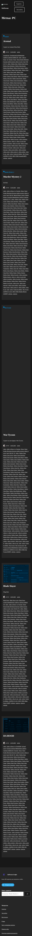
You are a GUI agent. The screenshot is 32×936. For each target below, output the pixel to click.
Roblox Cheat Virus (14, 131)
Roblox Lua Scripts (7, 147)
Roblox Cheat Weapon (8, 135)
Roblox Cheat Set (7, 120)
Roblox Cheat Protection (16, 114)
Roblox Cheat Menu (22, 99)
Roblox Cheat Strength (17, 120)
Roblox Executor (14, 139)
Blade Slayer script (14, 600)
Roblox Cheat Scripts (22, 118)
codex (20, 57)
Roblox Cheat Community (9, 463)
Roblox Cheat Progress (16, 112)
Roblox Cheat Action (23, 64)
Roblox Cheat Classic (16, 70)
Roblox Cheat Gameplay (9, 478)
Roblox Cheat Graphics (12, 91)
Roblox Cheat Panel (15, 106)
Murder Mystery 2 (12, 176)
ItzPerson (5, 8)
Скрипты (18, 4)
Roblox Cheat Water (23, 133)
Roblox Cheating (21, 137)
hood (24, 61)
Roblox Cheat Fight (7, 220)
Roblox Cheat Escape (8, 218)
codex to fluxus (10, 191)
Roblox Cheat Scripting (11, 118)
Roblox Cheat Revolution (14, 116)
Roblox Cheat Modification (9, 101)
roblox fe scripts (16, 143)
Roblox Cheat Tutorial (20, 126)
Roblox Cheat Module (22, 101)
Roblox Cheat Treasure (8, 126)
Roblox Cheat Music (18, 103)
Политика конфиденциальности (9, 933)
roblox (9, 64)
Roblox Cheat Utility (18, 129)
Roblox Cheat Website (19, 135)
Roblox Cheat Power (18, 110)
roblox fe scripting (7, 143)
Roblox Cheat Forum (14, 85)
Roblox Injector (22, 145)
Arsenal (7, 41)
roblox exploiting (23, 139)
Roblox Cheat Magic (8, 489)
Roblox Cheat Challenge (9, 205)
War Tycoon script (19, 545)
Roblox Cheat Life (11, 487)
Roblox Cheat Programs (12, 501)
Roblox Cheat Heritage (8, 93)
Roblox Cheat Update (8, 129)
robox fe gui (15, 543)
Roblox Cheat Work (23, 526)
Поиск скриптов (6, 890)
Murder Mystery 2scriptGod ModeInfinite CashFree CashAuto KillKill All (16, 197)
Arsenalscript (6, 55)
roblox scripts (6, 152)
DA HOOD (8, 736)
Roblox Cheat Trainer (12, 124)
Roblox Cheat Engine (8, 216)
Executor (11, 59)
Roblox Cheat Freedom (12, 476)
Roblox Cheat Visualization (19, 522)
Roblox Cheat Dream (17, 78)
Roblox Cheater (13, 137)
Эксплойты (19, 9)
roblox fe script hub (21, 141)
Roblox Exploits (7, 141)
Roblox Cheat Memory (12, 99)
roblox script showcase (15, 539)
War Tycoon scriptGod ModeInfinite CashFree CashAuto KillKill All (15, 547)
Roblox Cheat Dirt (7, 78)
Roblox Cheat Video (22, 520)
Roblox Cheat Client (8, 208)
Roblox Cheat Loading (14, 97)
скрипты (10, 158)
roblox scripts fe (14, 152)
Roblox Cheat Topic (17, 514)
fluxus (14, 59)
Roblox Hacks (14, 145)
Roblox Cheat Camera (19, 68)
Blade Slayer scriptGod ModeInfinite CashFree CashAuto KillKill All (15, 602)
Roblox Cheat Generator (14, 89)
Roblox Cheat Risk (13, 507)
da (7, 59)
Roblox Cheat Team (15, 122)
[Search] (27, 894)
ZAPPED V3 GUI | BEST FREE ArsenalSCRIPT (14, 156)
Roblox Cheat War (14, 133)
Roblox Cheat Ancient (20, 66)
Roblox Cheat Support (20, 512)
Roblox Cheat (14, 64)
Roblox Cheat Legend (18, 95)
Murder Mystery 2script (19, 195)
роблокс (5, 158)
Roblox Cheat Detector (23, 76)
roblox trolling (21, 152)
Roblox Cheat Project (13, 503)
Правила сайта (5, 929)
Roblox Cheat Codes (11, 72)
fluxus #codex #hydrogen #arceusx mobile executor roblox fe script (16, 193)
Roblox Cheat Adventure (9, 66)
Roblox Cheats (6, 139)
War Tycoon (25, 154)
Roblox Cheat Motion (8, 103)
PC (6, 64)
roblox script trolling (13, 150)
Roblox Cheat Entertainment (16, 80)
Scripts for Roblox (17, 154)
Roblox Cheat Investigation (21, 93)
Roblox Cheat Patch (10, 108)
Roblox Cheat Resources (14, 505)
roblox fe (13, 141)
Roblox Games (24, 143)
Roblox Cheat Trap (21, 124)
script (8, 154)
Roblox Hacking (7, 145)
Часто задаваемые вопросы (8, 925)
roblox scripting (22, 150)
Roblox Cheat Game (12, 87)
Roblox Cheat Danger (8, 466)
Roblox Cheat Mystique (12, 495)
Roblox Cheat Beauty (8, 68)
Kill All (11, 195)
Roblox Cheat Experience (16, 82)
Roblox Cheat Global (8, 480)
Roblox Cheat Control (14, 74)
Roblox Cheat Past (7, 497)
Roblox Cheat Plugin (8, 110)
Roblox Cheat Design (12, 76)
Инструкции (5, 917)
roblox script (16, 147)
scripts (18, 52)
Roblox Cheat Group (23, 91)
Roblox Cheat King (7, 95)
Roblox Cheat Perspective (22, 108)
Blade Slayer (9, 586)
